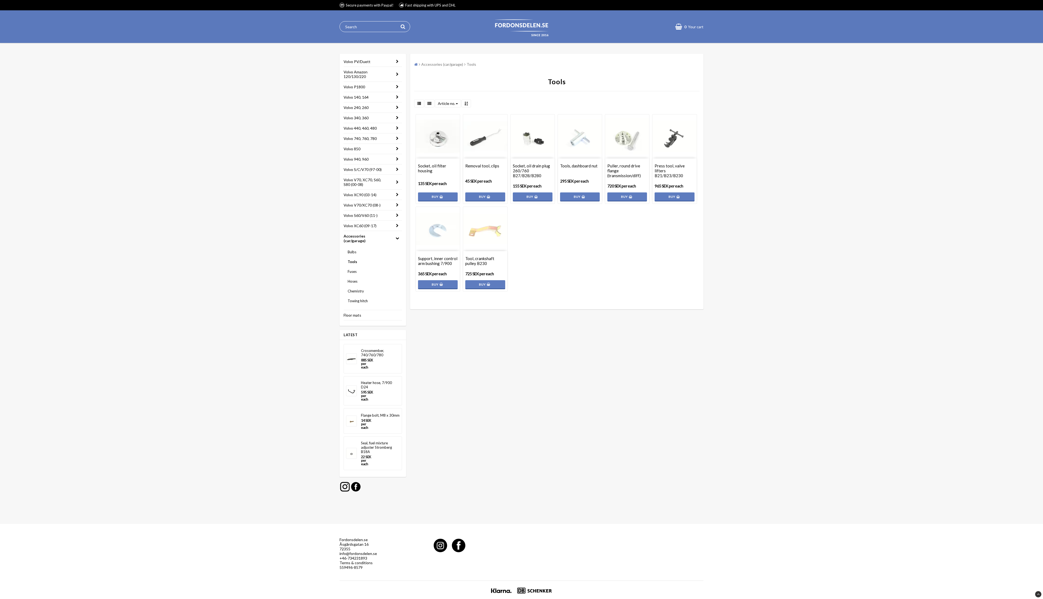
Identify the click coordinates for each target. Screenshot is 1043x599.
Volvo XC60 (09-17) (360, 225)
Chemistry (356, 291)
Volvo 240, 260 (356, 107)
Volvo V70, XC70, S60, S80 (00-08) (362, 182)
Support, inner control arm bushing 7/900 (437, 261)
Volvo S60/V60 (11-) (361, 215)
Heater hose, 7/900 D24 (376, 384)
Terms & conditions (356, 562)
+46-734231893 (353, 558)
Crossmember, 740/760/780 (372, 352)
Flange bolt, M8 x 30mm (380, 415)
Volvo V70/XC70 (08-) (362, 205)
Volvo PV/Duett (357, 61)
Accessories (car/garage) (355, 238)
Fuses (352, 271)
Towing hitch (358, 301)
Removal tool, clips (482, 165)
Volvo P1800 (354, 87)
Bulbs (352, 252)
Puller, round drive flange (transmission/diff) (624, 170)
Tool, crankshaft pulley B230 (479, 261)
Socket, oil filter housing (432, 168)
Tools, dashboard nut (579, 165)
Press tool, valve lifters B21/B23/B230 (670, 170)
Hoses (352, 281)
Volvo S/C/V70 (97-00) (363, 169)
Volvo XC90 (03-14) (360, 194)
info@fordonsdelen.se (358, 553)
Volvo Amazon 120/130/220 (355, 74)
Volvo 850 (352, 148)
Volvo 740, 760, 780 (360, 138)
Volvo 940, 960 (356, 159)
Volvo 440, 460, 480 (360, 128)
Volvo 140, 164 (356, 97)
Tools (352, 262)
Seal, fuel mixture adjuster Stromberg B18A (376, 447)
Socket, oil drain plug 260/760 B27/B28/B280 (531, 170)
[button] (689, 26)
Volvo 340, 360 (356, 118)
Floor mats (352, 315)
